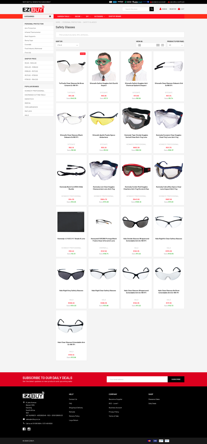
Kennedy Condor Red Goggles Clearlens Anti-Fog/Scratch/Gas (136, 188)
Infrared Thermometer (33, 32)
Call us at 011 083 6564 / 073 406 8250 (39, 423)
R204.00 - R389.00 (31, 67)
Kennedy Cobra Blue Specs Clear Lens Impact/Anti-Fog (168, 188)
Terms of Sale (114, 416)
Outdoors (98, 16)
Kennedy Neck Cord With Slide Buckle (71, 188)
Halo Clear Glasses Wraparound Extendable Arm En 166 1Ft (136, 291)
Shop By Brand (115, 16)
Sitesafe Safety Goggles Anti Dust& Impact (104, 84)
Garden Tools (63, 16)
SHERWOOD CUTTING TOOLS (35, 95)
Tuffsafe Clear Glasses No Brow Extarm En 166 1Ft (71, 84)
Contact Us (73, 399)
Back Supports (30, 36)
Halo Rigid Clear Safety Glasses (104, 290)
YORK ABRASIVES (31, 107)
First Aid (28, 52)
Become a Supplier (115, 399)
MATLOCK (28, 111)
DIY (87, 16)
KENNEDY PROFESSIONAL (34, 91)
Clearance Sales (154, 399)
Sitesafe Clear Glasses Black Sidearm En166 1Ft (71, 136)
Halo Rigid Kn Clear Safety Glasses (168, 239)
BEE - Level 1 (113, 403)
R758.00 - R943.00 (31, 79)
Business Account (158, 2)
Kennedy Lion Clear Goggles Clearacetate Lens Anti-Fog (104, 188)
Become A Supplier (177, 2)
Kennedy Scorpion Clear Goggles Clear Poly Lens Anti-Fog (168, 136)
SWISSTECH (29, 99)
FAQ (70, 403)
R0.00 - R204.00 (30, 63)
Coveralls (28, 44)
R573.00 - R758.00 (31, 75)
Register (173, 9)
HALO (27, 115)
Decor (78, 16)
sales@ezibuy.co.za (33, 419)
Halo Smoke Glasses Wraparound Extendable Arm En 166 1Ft (136, 240)
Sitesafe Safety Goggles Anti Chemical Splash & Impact (136, 84)
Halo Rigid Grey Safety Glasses (71, 290)
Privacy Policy (114, 412)
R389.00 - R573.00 (31, 71)
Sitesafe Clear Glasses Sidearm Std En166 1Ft (169, 84)
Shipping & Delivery (76, 408)
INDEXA (28, 103)
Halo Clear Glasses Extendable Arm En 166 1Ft (71, 343)
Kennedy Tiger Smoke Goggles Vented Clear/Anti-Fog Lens (136, 136)
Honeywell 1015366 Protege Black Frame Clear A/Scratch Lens (104, 240)
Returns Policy (74, 416)
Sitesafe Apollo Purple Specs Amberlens (104, 136)
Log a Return (73, 420)
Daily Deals (152, 403)
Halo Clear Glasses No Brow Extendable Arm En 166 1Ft (168, 291)
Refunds (72, 412)
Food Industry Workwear (33, 48)
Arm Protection (30, 28)
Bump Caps (29, 40)
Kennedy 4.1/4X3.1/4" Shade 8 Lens (71, 239)
